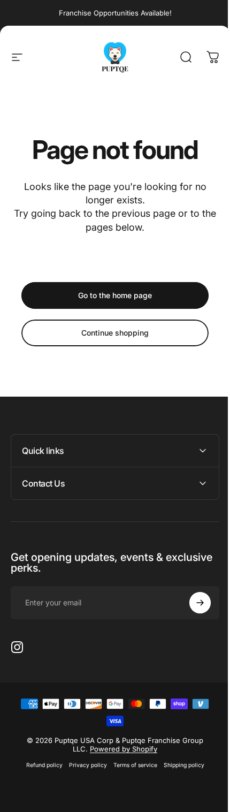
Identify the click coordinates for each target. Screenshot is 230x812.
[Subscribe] (192, 602)
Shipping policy (179, 765)
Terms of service (131, 765)
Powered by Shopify (120, 749)
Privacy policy (84, 765)
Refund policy (40, 765)
